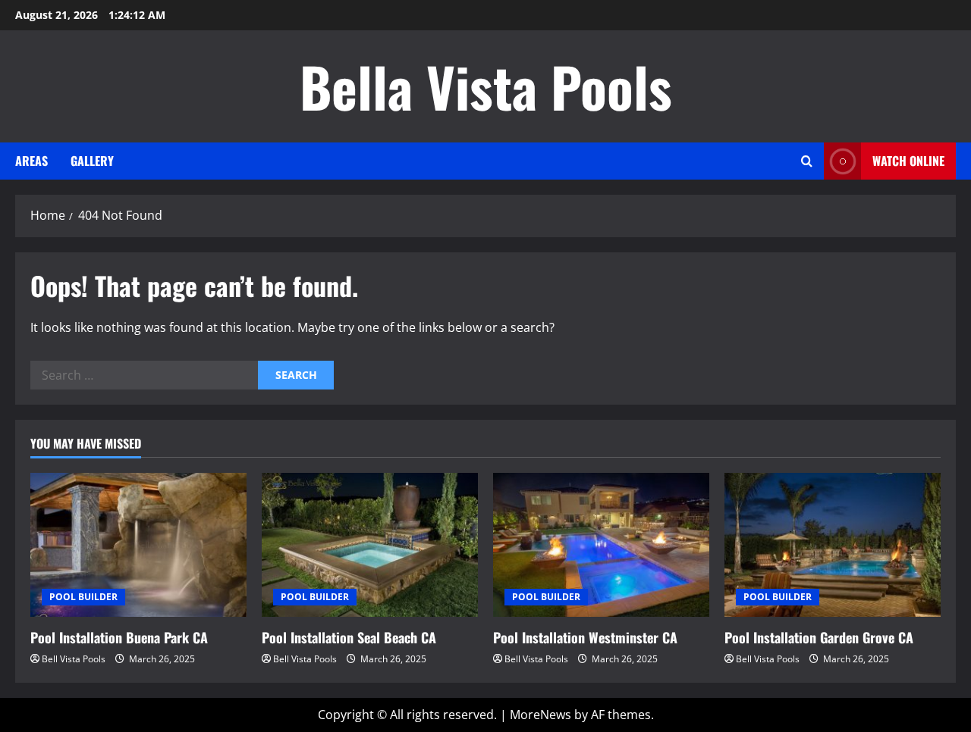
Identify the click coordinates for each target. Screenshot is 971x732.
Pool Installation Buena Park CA (119, 637)
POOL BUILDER (83, 596)
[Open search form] (806, 161)
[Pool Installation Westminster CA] (601, 545)
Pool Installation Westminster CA (585, 637)
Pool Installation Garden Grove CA (818, 637)
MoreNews (540, 714)
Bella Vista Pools (486, 86)
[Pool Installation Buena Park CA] (138, 545)
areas (31, 161)
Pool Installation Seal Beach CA (349, 637)
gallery (92, 161)
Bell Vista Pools (73, 658)
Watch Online (908, 161)
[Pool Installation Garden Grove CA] (832, 545)
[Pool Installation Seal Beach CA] (370, 545)
